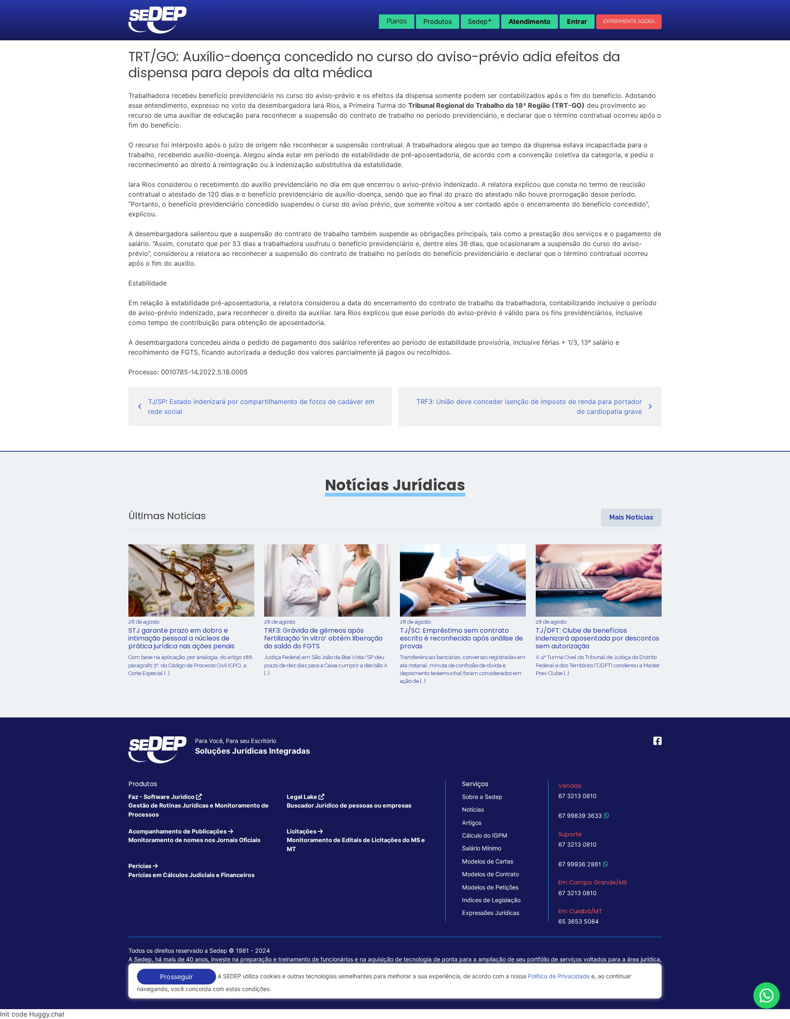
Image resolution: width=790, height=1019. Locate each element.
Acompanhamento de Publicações (194, 835)
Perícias (191, 870)
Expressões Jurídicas (490, 912)
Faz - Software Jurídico (198, 805)
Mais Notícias (631, 517)
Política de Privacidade (559, 976)
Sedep (480, 21)
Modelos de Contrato (490, 873)
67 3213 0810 (577, 795)
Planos (396, 21)
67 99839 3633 (580, 815)
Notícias (473, 809)
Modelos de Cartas (487, 861)
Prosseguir (176, 977)
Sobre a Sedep (482, 796)
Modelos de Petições (490, 887)
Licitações (356, 840)
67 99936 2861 (579, 864)
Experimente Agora (629, 21)
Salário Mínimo (481, 848)
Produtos (437, 21)
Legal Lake (349, 801)
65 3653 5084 (578, 921)
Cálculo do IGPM (484, 835)
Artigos (471, 822)
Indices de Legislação (491, 899)
